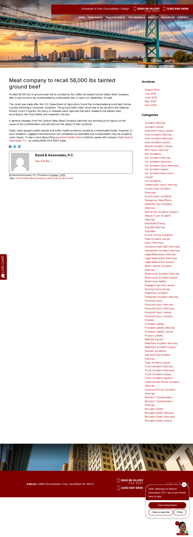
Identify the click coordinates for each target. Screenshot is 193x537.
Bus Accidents (153, 153)
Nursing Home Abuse (157, 289)
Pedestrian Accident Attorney (161, 296)
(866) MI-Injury (148, 8)
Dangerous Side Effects (158, 200)
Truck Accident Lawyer (158, 374)
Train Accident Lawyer (158, 362)
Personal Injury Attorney (159, 304)
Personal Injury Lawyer (158, 312)
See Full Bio (42, 161)
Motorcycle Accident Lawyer (161, 277)
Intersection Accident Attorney (162, 250)
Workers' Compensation (158, 397)
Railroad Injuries (154, 339)
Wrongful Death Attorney (159, 412)
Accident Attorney (155, 122)
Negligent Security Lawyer (160, 285)
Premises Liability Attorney (160, 327)
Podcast (149, 320)
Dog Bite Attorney (155, 227)
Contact (182, 17)
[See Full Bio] (51, 161)
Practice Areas (115, 17)
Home (81, 17)
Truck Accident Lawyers (159, 377)
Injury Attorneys (154, 242)
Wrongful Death (154, 408)
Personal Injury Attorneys (159, 308)
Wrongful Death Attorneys (160, 416)
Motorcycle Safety (155, 281)
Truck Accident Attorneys (159, 370)
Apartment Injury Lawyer (159, 130)
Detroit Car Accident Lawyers (161, 211)
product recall (66, 178)
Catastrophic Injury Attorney (161, 184)
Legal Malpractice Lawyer (159, 262)
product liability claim (70, 137)
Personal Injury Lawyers (159, 316)
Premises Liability (154, 323)
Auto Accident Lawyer (157, 142)
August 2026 (152, 89)
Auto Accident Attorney (158, 134)
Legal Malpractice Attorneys (161, 258)
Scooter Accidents (155, 350)
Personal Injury (153, 300)
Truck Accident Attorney (159, 366)
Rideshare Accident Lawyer (160, 347)
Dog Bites (150, 231)
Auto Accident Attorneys (159, 138)
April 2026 (151, 105)
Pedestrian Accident (156, 292)
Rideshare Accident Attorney (161, 343)
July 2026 (150, 93)
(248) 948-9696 (177, 8)
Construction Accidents (158, 196)
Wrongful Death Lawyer (158, 420)
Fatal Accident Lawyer (157, 238)
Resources (167, 17)
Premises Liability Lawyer (159, 331)
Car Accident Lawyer (157, 169)
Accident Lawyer (154, 126)
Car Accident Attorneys (158, 161)
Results (153, 17)
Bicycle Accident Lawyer (159, 146)
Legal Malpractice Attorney (160, 254)
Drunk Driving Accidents (159, 234)
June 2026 (151, 97)
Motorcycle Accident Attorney (162, 273)
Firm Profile (95, 17)
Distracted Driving (155, 223)
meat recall (52, 178)
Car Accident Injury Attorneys (162, 165)
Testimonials (136, 17)
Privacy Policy (76, 514)
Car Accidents (153, 180)
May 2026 (150, 101)
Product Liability (154, 335)
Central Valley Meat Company (30, 178)
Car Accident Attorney (157, 157)
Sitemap (64, 514)
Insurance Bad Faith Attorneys (162, 246)
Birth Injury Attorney (156, 149)
